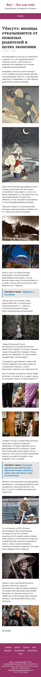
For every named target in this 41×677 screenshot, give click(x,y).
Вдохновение (19, 650)
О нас (20, 653)
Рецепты (26, 647)
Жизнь (13, 51)
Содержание (32, 650)
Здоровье (8, 650)
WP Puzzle (24, 672)
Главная (8, 647)
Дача (34, 647)
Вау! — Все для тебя (20, 4)
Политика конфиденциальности (20, 670)
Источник (6, 630)
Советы (17, 647)
